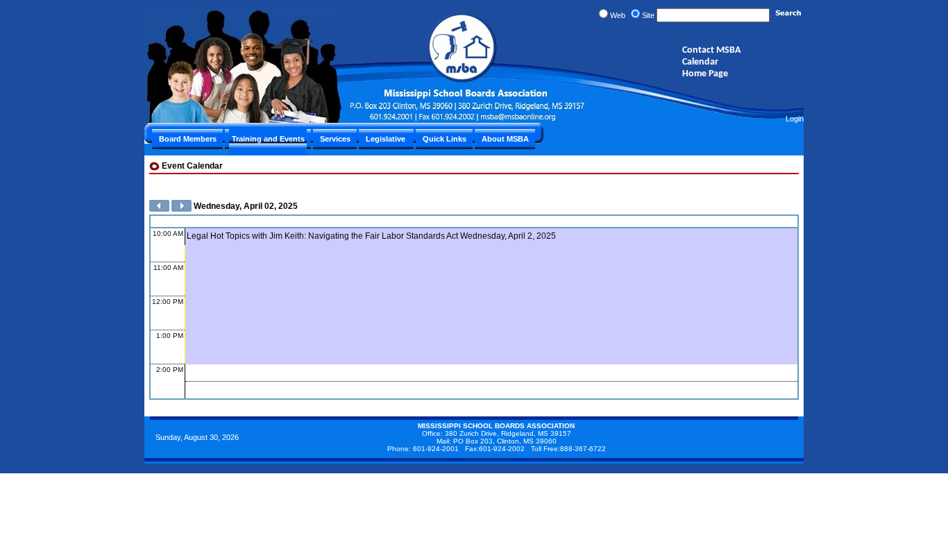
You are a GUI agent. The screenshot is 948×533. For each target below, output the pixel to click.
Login (795, 119)
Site (648, 15)
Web (617, 15)
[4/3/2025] (181, 209)
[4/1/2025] (159, 209)
